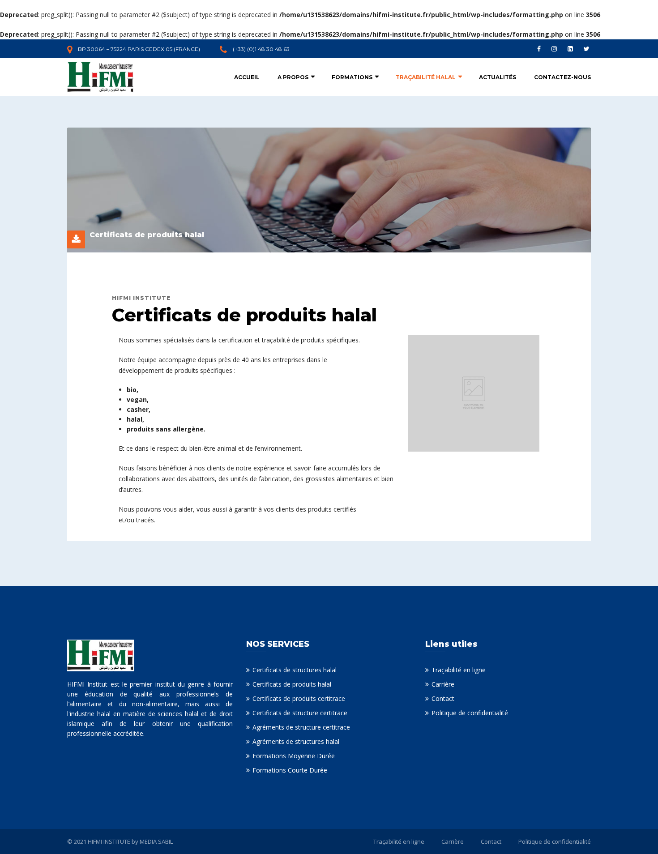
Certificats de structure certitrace (299, 713)
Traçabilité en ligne (459, 670)
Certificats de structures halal (294, 670)
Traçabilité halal (426, 77)
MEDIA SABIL (156, 841)
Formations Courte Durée (289, 770)
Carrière (443, 684)
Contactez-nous (562, 77)
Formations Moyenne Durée (293, 756)
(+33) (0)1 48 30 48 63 (261, 49)
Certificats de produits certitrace (298, 698)
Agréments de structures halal (295, 741)
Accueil (247, 77)
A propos (293, 77)
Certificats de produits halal (291, 684)
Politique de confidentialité (470, 713)
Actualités (497, 77)
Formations (352, 77)
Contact (443, 698)
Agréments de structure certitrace (301, 727)
